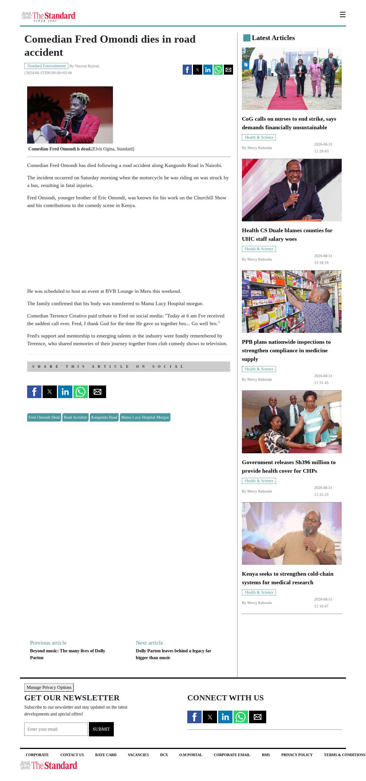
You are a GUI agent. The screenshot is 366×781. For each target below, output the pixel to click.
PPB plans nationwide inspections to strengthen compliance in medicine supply (286, 350)
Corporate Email (232, 755)
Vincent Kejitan (87, 66)
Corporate (37, 755)
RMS (266, 755)
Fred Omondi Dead (44, 417)
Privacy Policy (297, 755)
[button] (187, 70)
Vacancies (138, 755)
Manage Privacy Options (49, 687)
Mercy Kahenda (259, 148)
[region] (70, 249)
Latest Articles (273, 37)
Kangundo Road (104, 417)
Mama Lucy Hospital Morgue (145, 417)
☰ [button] (342, 15)
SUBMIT (101, 729)
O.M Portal (190, 755)
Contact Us (72, 755)
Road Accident (75, 417)
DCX (164, 755)
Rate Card (105, 755)
